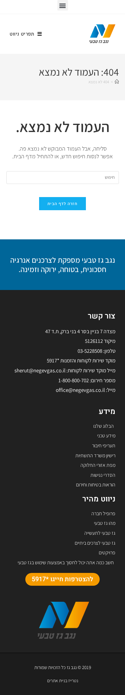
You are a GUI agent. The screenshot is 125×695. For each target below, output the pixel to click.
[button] (62, 5)
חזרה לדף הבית (62, 203)
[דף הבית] (117, 82)
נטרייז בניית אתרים (62, 680)
